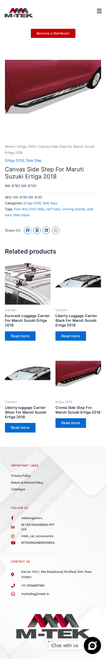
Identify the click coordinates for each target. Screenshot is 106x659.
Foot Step (36, 209)
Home (9, 146)
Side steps (21, 215)
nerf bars (53, 209)
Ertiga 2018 (26, 146)
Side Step (34, 160)
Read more (20, 336)
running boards (73, 209)
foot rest (21, 209)
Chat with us (64, 645)
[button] (99, 11)
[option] (53, 88)
